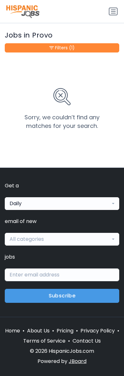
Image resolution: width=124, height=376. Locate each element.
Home (12, 330)
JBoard (77, 361)
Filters (65, 48)
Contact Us (86, 341)
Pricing (65, 330)
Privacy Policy (97, 330)
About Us (38, 330)
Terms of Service (44, 341)
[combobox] (62, 203)
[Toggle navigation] (113, 11)
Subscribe (62, 295)
